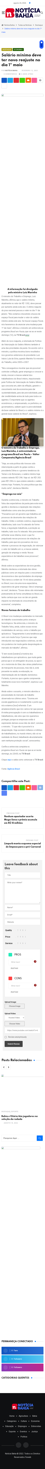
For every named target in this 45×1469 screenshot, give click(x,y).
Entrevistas (36, 1426)
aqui (9, 760)
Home (11, 1416)
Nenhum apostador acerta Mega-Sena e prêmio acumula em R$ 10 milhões (20, 819)
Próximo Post (32, 840)
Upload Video (10, 1014)
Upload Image (10, 1002)
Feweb (28, 1457)
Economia (35, 1421)
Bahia (34, 1416)
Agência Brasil (13, 769)
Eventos (23, 1431)
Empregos (22, 1426)
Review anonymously (17, 1037)
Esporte (14, 1111)
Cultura (24, 1421)
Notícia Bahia (11, 70)
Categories (11, 1421)
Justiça (34, 1431)
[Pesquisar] (42, 12)
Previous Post (13, 813)
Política (23, 1436)
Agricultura (23, 1416)
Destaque (6, 1111)
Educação (9, 1426)
